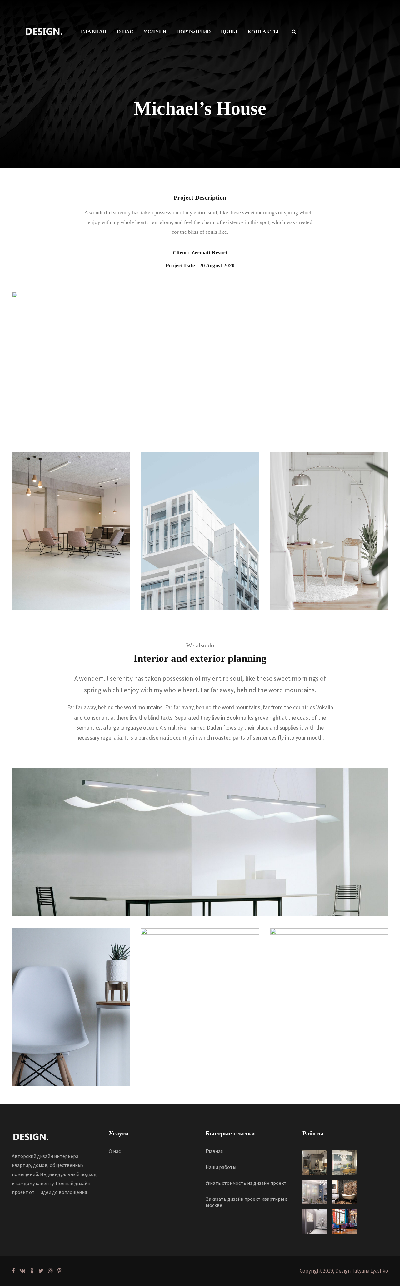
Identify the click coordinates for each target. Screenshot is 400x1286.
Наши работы (221, 1167)
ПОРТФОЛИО (193, 31)
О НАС (125, 31)
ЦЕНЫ (229, 31)
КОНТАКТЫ (263, 31)
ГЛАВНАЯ (94, 31)
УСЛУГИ (154, 31)
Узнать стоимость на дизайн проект (246, 1183)
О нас (115, 1151)
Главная (214, 1151)
